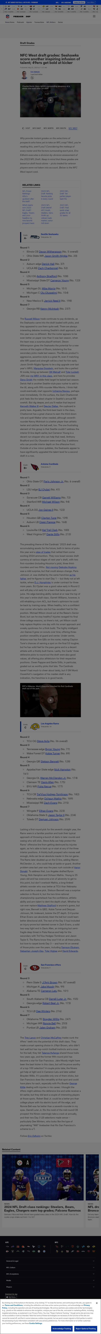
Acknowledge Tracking (62, 1329)
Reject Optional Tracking (86, 1329)
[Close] (97, 1303)
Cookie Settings (35, 1323)
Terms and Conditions (14, 1305)
